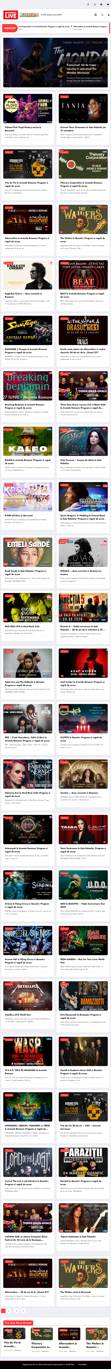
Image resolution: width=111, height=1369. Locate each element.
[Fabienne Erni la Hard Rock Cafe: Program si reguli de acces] (27, 774)
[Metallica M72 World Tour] (27, 995)
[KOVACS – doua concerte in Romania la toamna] (83, 552)
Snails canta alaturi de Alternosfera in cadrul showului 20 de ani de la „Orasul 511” (82, 351)
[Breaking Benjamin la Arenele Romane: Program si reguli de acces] (27, 385)
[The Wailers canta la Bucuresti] (83, 1273)
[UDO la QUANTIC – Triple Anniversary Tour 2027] (83, 885)
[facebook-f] (88, 4)
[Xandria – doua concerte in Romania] (83, 774)
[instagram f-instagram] (95, 4)
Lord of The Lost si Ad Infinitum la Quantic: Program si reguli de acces (26, 1183)
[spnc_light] (109, 15)
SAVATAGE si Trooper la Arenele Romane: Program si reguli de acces (26, 351)
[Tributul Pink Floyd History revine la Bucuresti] (27, 108)
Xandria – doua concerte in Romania (79, 792)
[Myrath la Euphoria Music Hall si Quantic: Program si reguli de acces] (83, 1051)
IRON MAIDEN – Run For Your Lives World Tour (82, 961)
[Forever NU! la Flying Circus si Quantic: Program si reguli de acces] (27, 940)
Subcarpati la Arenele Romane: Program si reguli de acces (26, 850)
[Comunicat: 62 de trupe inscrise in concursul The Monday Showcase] (55, 62)
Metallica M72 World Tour (18, 1014)
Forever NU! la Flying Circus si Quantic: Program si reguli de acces (25, 961)
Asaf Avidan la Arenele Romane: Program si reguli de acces (82, 683)
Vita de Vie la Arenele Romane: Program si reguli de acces (26, 184)
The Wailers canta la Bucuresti (75, 1292)
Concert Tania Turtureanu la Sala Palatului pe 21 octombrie (83, 129)
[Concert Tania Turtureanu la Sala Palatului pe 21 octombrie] (83, 108)
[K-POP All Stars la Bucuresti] (27, 496)
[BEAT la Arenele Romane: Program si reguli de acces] (83, 274)
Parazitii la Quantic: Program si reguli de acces (80, 1183)
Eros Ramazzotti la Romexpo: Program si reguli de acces (80, 1016)
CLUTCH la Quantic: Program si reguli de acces (81, 739)
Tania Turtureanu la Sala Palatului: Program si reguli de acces (83, 850)
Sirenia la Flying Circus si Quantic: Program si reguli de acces (27, 905)
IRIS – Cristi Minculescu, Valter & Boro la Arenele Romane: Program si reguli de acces (27, 739)
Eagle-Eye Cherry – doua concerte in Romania (81, 26)
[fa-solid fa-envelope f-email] (108, 4)
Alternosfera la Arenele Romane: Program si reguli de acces (27, 240)
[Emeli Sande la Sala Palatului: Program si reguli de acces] (27, 552)
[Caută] (102, 15)
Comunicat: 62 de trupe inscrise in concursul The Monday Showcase (82, 69)
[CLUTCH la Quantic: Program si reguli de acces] (83, 718)
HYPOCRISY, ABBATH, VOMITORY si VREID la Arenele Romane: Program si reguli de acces (27, 1127)
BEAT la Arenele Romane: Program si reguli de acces (82, 295)
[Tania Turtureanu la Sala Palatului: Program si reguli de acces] (83, 829)
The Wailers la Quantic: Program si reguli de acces (38, 26)
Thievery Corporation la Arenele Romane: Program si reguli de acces (81, 184)
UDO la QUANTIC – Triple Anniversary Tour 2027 (82, 905)
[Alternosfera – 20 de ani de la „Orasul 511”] (27, 1273)
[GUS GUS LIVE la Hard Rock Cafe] (27, 607)
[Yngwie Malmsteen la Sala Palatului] (83, 1217)
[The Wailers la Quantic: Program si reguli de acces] (83, 219)
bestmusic (18, 1350)
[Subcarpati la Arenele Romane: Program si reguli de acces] (27, 829)
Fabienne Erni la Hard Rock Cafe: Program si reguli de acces (27, 794)
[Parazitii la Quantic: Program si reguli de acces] (83, 1162)
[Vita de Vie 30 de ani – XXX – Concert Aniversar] (83, 1106)
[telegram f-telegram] (101, 4)
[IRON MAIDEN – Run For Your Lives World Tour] (83, 940)
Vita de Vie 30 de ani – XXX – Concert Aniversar (80, 1127)
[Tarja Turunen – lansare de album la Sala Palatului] (83, 441)
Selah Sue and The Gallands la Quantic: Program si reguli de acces (25, 683)
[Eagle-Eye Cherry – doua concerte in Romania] (27, 274)
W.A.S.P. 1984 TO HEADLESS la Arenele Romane (26, 1072)
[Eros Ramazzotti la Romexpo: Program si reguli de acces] (83, 995)
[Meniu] (95, 14)
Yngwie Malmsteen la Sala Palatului (78, 1236)
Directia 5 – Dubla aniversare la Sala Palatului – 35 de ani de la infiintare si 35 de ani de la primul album (83, 628)
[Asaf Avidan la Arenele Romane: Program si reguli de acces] (83, 663)
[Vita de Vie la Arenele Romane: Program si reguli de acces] (27, 164)
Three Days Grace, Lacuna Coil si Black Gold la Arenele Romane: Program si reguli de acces (82, 406)
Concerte (69, 61)
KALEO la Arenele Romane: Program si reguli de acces (28, 462)
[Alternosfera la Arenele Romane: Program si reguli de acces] (27, 219)
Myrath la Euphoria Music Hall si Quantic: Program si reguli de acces (81, 1072)
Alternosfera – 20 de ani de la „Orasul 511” (27, 1292)
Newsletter (82, 1364)
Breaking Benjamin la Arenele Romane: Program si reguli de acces (24, 406)
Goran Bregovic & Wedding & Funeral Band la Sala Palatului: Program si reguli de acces (82, 517)
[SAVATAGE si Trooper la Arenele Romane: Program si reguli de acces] (27, 330)
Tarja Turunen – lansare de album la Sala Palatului (81, 462)
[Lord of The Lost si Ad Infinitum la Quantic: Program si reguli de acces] (27, 1162)
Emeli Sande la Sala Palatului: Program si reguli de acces (25, 572)
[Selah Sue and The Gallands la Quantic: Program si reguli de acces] (27, 663)
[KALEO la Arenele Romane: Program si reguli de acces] (27, 441)
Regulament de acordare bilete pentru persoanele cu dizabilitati (48, 1364)
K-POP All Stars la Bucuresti (19, 515)
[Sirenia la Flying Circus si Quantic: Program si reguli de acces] (27, 885)
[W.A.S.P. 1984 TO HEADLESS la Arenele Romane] (27, 1051)
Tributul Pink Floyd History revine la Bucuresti (23, 129)
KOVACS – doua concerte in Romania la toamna (80, 572)
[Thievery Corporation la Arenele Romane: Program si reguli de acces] (83, 164)
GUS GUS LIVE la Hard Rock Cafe (22, 626)
